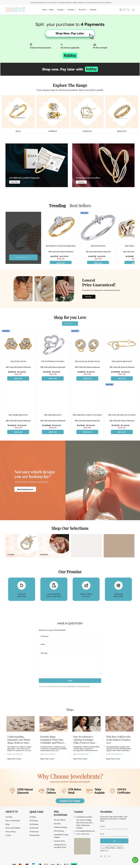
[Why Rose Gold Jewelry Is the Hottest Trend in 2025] (119, 724)
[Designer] (18, 111)
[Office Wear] (121, 111)
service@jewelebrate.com (85, 831)
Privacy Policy (71, 686)
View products (21, 257)
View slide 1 (65, 60)
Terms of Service (82, 686)
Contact (8, 835)
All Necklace (34, 832)
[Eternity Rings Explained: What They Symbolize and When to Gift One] (53, 724)
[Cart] (133, 10)
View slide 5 (74, 60)
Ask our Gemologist (12, 820)
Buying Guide (34, 835)
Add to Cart (61, 263)
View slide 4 (72, 60)
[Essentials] (87, 111)
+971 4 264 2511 (82, 834)
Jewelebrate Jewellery (84, 817)
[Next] (127, 227)
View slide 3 (70, 60)
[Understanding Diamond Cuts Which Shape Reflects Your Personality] (20, 724)
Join (114, 841)
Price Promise (59, 831)
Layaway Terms (59, 841)
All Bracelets (34, 828)
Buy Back (57, 824)
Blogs (7, 824)
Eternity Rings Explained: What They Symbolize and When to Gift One (52, 739)
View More (68, 323)
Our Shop (8, 817)
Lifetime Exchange (60, 827)
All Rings (33, 817)
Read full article (14, 754)
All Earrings (34, 820)
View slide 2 (67, 60)
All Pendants (34, 824)
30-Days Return (59, 820)
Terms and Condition (12, 828)
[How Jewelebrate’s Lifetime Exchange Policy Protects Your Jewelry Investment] (86, 724)
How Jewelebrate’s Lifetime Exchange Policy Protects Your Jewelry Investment (84, 739)
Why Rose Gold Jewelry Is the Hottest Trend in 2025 (118, 739)
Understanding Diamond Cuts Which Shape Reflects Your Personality (18, 739)
